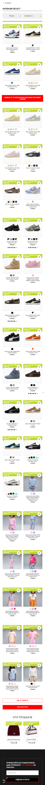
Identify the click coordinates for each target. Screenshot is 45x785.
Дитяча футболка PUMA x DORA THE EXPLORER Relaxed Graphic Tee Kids (12, 650)
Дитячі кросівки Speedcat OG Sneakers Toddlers (12, 352)
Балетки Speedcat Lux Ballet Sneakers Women (12, 315)
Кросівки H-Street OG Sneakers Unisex (32, 460)
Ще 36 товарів (22, 700)
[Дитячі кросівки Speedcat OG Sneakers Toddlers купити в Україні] (12, 337)
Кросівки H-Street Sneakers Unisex (33, 168)
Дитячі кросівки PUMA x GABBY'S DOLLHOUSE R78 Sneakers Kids (33, 205)
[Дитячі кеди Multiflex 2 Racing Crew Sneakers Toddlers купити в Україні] (12, 33)
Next (38, 457)
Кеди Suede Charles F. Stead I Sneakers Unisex (32, 315)
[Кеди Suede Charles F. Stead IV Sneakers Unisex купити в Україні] (32, 337)
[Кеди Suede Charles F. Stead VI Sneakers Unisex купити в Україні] (12, 71)
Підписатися (22, 780)
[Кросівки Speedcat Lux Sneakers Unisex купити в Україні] (32, 373)
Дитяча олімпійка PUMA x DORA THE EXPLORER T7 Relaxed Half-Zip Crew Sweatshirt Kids (32, 498)
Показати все (22, 707)
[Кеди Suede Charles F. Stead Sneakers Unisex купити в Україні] (32, 71)
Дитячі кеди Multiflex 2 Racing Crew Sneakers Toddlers (12, 49)
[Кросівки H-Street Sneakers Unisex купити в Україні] (32, 153)
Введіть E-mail (12, 772)
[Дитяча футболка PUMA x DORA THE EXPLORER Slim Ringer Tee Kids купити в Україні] (32, 559)
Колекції (8, 3)
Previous (27, 457)
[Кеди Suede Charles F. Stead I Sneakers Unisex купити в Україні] (32, 301)
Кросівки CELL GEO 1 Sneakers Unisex (12, 242)
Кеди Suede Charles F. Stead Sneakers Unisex (33, 86)
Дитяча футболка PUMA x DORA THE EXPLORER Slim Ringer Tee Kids (33, 575)
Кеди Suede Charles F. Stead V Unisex (32, 424)
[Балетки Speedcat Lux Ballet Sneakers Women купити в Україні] (12, 301)
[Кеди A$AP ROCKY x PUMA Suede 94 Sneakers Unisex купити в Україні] (32, 33)
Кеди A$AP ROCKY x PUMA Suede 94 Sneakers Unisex (33, 48)
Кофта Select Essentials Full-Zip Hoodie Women (33, 686)
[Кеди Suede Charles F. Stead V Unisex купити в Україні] (32, 409)
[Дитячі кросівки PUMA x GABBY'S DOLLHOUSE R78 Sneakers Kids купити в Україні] (32, 190)
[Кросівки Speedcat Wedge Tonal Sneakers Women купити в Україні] (12, 263)
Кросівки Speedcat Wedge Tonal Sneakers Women (12, 278)
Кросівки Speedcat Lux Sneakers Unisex (33, 388)
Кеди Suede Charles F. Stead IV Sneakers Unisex (33, 352)
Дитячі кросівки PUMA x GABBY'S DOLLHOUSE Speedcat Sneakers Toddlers (33, 279)
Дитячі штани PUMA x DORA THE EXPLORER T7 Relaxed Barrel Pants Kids (33, 536)
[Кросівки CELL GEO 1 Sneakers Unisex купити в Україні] (12, 227)
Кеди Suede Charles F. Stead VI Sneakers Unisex (12, 86)
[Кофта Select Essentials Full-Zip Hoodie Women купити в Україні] (32, 672)
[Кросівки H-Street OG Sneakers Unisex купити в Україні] (32, 445)
